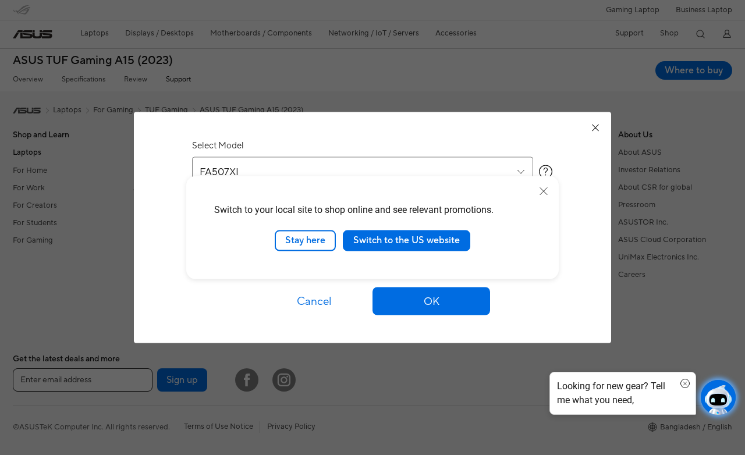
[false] (431, 301)
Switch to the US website (406, 240)
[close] (543, 191)
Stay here (305, 240)
